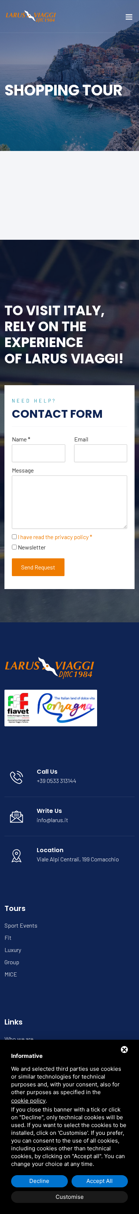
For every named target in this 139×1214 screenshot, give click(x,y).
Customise (70, 1196)
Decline (39, 1180)
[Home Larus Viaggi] (31, 15)
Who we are (18, 1038)
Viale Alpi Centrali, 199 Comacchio (78, 858)
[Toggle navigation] (129, 18)
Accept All (99, 1180)
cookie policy (28, 1100)
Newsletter (32, 547)
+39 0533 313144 (56, 780)
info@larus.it (52, 819)
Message (23, 470)
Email (81, 439)
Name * (21, 439)
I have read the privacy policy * (55, 536)
